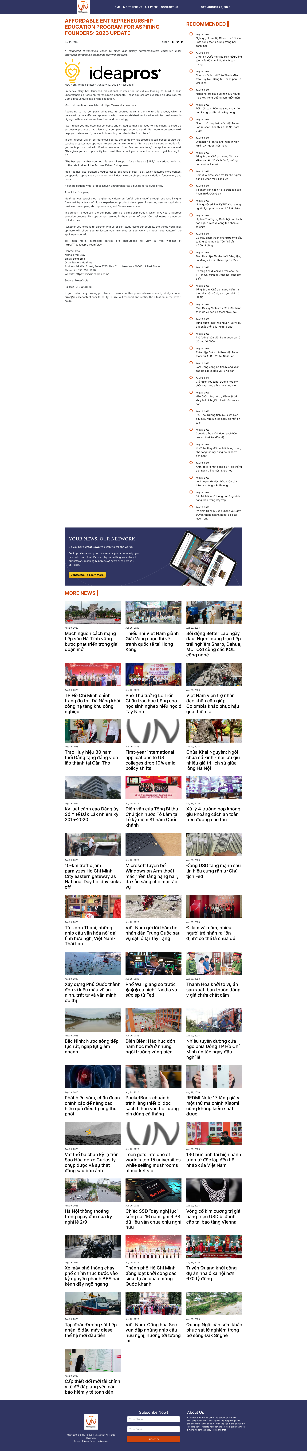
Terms (77, 1441)
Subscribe (154, 1439)
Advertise (102, 1441)
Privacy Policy (89, 1441)
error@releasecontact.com (81, 297)
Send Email (79, 258)
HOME (117, 7)
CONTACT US (169, 7)
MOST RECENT (132, 7)
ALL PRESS (151, 7)
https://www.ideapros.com (120, 105)
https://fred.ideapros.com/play (83, 244)
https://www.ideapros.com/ (92, 274)
